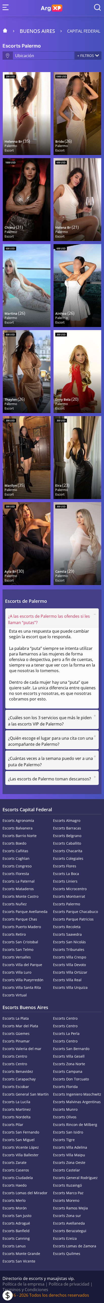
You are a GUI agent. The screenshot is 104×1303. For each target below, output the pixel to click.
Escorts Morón (15, 1208)
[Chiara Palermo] (26, 199)
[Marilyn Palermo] (26, 457)
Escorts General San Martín (26, 1094)
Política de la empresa (23, 1284)
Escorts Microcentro (70, 888)
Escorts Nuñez (15, 904)
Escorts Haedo (15, 1185)
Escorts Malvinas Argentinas (77, 1101)
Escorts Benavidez (18, 1071)
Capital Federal (83, 31)
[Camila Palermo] (77, 543)
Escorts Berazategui (69, 1230)
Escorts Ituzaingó (67, 1185)
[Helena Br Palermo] (77, 199)
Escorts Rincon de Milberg (75, 1124)
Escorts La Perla (66, 1033)
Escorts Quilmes (66, 1253)
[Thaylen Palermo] (26, 371)
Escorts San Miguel (19, 1139)
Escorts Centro (65, 1018)
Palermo (11, 145)
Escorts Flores (64, 866)
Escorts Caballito (67, 843)
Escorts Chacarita (67, 850)
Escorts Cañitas (15, 850)
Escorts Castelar (66, 1170)
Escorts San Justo (17, 1215)
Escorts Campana (67, 1071)
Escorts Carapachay (19, 1079)
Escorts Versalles (17, 957)
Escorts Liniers (65, 881)
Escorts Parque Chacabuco (75, 911)
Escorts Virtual (15, 995)
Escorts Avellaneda (69, 1223)
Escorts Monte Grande (21, 1253)
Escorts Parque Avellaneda (25, 911)
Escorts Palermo (66, 904)
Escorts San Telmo (18, 949)
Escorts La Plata (16, 1018)
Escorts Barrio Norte (20, 835)
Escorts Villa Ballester (21, 1154)
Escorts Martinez (17, 1109)
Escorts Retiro (14, 934)
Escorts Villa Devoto (69, 964)
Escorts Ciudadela (18, 1177)
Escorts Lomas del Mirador (25, 1192)
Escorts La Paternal (19, 881)
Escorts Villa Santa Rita (22, 987)
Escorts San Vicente (19, 1261)
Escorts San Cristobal (20, 941)
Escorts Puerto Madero (22, 926)
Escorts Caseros (16, 1170)
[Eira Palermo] (77, 457)
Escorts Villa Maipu (69, 1154)
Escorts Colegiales (68, 858)
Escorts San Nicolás (69, 941)
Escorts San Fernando (21, 1132)
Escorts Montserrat (69, 896)
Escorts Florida (65, 1086)
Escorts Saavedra (67, 934)
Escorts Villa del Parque (22, 964)
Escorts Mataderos (18, 888)
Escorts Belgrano (67, 835)
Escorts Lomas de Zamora (74, 1246)
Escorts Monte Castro (20, 896)
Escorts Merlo (14, 1200)
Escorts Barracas (67, 828)
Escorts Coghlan (16, 858)
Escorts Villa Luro (17, 972)
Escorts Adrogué (16, 1223)
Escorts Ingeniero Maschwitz (77, 1094)
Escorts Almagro (66, 820)
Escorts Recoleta (67, 926)
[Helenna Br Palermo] (26, 113)
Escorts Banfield (16, 1230)
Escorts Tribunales (68, 949)
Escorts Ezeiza (65, 1238)
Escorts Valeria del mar (22, 1048)
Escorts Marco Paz (68, 1192)
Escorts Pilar (13, 1124)
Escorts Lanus (14, 1246)
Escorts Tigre (64, 1139)
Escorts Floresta (16, 873)
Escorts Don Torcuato (71, 1079)
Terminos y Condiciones (25, 1289)
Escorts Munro (65, 1109)
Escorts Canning (16, 1238)
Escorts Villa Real (67, 979)
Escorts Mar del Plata (20, 1025)
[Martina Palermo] (26, 285)
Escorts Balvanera (18, 828)
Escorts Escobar (16, 1086)
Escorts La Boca (66, 873)
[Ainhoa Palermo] (77, 285)
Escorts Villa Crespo (69, 957)
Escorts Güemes (16, 1033)
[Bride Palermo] (77, 113)
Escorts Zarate (15, 1162)
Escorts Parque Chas (20, 919)
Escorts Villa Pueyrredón (23, 979)
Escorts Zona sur (67, 1215)
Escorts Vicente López (21, 1147)
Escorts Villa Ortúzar (70, 972)
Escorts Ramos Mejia (70, 1208)
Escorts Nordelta (17, 1117)
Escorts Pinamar (16, 1041)
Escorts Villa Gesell (69, 1056)
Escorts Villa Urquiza (70, 987)
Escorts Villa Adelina (70, 1147)
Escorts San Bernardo (71, 1048)
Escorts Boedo (14, 843)
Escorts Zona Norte (69, 1063)
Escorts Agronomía (18, 820)
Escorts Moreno (66, 1200)
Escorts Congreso (17, 866)
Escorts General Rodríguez (75, 1177)
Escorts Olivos (64, 1117)
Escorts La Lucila (16, 1101)
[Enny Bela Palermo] (77, 371)
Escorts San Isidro (68, 1132)
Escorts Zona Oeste (69, 1162)
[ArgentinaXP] (51, 8)
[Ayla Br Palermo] (26, 543)
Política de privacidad (69, 1284)
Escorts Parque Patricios (73, 919)
